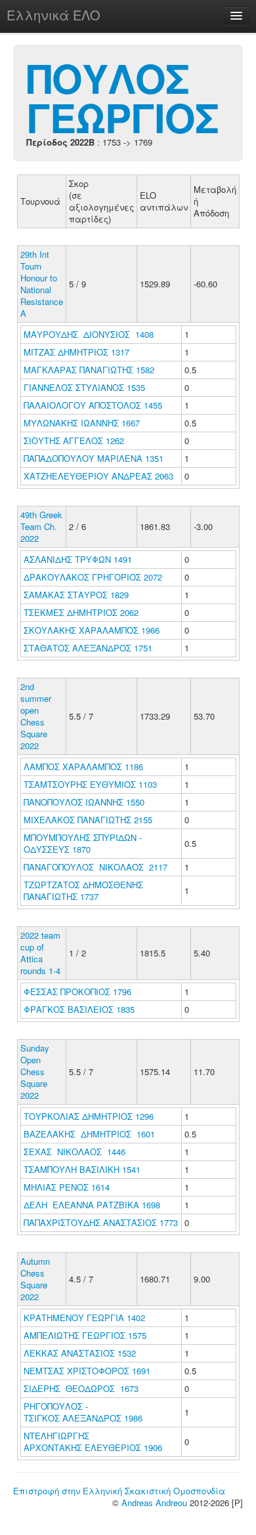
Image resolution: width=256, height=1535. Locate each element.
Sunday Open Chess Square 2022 (34, 1071)
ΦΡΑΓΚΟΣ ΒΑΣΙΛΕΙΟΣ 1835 (79, 1009)
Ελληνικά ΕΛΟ (53, 14)
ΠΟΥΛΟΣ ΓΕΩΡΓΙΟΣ (122, 97)
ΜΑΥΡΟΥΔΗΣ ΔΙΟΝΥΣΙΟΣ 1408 (89, 334)
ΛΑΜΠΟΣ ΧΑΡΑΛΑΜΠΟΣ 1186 (83, 766)
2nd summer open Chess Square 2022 (35, 716)
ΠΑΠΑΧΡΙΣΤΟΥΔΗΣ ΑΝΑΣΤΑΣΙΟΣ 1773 (101, 1222)
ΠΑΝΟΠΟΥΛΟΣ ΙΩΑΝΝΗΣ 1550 (84, 802)
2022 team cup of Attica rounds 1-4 (40, 953)
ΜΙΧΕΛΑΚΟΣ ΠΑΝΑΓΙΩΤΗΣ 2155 (88, 819)
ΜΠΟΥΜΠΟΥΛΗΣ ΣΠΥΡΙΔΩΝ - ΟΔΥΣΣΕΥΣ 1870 (83, 843)
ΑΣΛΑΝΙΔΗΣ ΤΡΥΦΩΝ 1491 (78, 559)
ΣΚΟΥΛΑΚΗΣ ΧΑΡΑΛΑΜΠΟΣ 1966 (92, 630)
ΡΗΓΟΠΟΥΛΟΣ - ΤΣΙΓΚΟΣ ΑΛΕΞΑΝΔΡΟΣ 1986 (83, 1412)
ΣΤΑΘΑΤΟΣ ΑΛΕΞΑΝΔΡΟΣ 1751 (88, 648)
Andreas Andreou (154, 1502)
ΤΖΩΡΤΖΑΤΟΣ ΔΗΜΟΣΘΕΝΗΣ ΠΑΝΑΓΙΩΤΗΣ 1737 (83, 890)
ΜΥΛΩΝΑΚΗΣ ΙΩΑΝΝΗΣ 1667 (82, 423)
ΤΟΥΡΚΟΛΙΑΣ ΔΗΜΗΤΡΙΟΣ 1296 (89, 1116)
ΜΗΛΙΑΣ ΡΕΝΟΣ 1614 (67, 1187)
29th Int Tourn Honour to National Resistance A (41, 283)
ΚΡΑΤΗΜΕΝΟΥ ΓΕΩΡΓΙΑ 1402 (84, 1317)
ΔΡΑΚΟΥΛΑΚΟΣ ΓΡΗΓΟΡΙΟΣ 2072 (93, 577)
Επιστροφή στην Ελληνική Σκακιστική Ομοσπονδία (119, 1490)
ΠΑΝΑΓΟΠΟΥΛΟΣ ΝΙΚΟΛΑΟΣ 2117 (95, 867)
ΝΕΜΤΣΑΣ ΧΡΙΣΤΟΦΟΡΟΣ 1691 (87, 1370)
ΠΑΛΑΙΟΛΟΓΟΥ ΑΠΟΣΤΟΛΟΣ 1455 (93, 405)
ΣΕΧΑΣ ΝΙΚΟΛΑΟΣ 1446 (74, 1151)
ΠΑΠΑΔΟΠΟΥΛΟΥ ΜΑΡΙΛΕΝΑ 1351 (93, 458)
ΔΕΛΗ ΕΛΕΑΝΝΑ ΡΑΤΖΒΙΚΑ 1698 (92, 1204)
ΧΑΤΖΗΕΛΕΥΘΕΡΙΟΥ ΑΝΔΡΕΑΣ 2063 (98, 476)
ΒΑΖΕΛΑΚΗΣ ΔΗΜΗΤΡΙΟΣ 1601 (89, 1134)
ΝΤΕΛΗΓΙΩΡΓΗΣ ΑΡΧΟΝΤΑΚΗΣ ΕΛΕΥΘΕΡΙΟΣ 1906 (93, 1441)
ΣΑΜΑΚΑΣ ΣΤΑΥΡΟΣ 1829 (76, 594)
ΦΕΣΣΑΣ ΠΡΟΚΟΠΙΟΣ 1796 (77, 991)
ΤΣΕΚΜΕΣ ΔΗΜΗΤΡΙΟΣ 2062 (81, 612)
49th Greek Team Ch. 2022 (41, 526)
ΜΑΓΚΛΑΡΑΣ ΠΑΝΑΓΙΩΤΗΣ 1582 (89, 369)
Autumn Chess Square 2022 (35, 1279)
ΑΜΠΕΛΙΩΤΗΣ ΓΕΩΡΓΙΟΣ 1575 (85, 1335)
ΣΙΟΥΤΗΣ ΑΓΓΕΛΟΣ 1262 (74, 440)
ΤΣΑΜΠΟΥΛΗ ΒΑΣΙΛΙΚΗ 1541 (82, 1169)
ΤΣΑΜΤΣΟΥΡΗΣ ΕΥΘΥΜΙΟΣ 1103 (90, 784)
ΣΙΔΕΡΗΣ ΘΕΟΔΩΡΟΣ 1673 (81, 1388)
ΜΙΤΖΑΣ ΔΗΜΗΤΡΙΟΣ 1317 (76, 352)
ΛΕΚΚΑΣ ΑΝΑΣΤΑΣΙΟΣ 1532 (80, 1353)
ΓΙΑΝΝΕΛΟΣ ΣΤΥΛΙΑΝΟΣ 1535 (84, 387)
